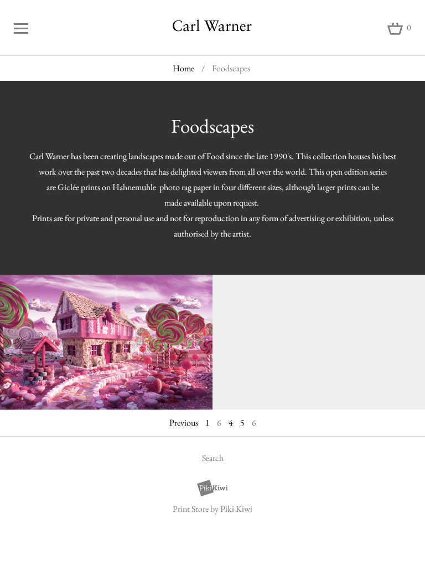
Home (183, 68)
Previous (183, 422)
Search (213, 458)
